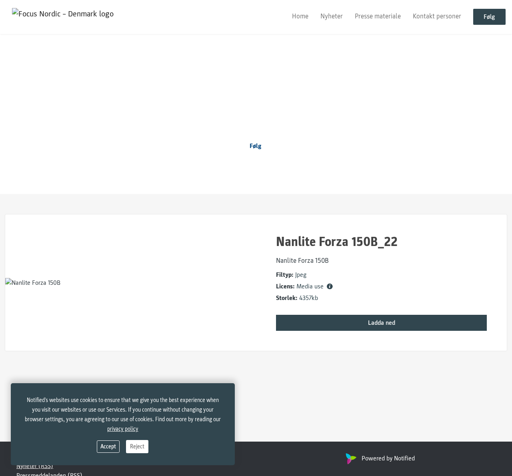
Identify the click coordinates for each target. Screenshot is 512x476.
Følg (489, 17)
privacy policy (122, 429)
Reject (137, 446)
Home (300, 16)
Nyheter (331, 16)
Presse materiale (378, 16)
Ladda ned (381, 323)
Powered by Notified (388, 458)
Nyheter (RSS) (34, 466)
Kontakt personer (437, 16)
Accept (108, 446)
